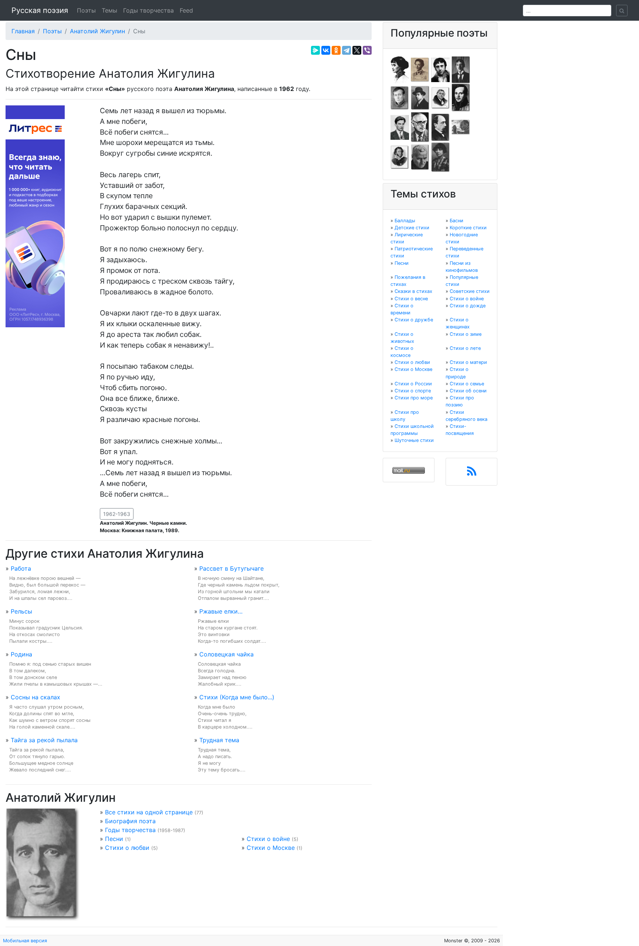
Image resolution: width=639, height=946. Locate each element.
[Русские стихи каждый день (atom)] (471, 473)
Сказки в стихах (413, 291)
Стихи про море (414, 398)
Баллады (405, 220)
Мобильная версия (25, 940)
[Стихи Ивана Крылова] (440, 97)
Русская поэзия (39, 10)
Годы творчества (148, 10)
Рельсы (21, 611)
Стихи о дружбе (414, 319)
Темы (109, 10)
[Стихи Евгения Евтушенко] (399, 97)
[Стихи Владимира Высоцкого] (440, 69)
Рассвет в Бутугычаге (231, 568)
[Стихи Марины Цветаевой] (440, 157)
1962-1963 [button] (116, 514)
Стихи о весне (411, 298)
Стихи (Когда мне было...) (236, 697)
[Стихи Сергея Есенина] (420, 97)
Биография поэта (130, 821)
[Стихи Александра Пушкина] (399, 157)
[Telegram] (346, 50)
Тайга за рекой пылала (44, 740)
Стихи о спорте (413, 390)
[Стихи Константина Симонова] (420, 157)
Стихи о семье (467, 383)
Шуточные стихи (414, 440)
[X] (356, 50)
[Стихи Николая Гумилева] (461, 69)
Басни (456, 220)
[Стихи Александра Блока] (420, 69)
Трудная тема (219, 740)
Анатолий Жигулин (97, 31)
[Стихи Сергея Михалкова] (420, 127)
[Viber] (367, 50)
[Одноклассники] (336, 50)
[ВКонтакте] (325, 50)
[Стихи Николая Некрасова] (440, 127)
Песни (114, 838)
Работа (21, 568)
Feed (186, 10)
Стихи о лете (465, 348)
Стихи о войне (268, 838)
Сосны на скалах (35, 697)
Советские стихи (470, 291)
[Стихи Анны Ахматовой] (399, 69)
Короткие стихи (468, 227)
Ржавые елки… (221, 611)
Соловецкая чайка (226, 654)
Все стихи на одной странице (149, 812)
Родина (21, 654)
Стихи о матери (468, 362)
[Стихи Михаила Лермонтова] (461, 97)
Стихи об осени (468, 390)
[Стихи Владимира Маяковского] (399, 127)
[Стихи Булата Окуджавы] (461, 127)
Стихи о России (413, 383)
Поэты (86, 10)
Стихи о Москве (271, 847)
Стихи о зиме (465, 334)
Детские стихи (412, 227)
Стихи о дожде (468, 305)
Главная (23, 31)
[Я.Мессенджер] (315, 50)
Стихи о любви (127, 847)
